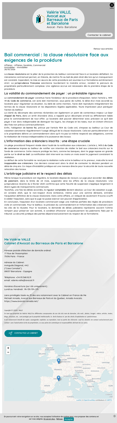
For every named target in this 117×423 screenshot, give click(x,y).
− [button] (8, 352)
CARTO (109, 400)
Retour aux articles (103, 49)
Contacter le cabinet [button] (99, 34)
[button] (112, 6)
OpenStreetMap (89, 400)
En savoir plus (49, 419)
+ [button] (8, 348)
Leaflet (78, 400)
